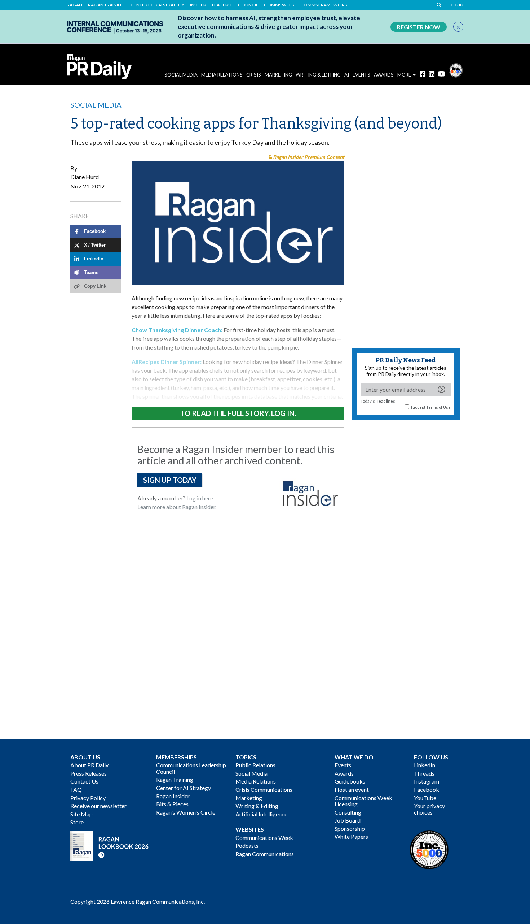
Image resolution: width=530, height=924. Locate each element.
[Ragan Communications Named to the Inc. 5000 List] (455, 69)
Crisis (253, 75)
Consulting (348, 812)
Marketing (278, 75)
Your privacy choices (429, 809)
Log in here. (200, 498)
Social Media (181, 75)
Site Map (81, 814)
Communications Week (264, 837)
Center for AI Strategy (157, 5)
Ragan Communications (264, 853)
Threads (424, 773)
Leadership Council (235, 5)
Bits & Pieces (172, 804)
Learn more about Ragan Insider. (176, 506)
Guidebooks (350, 781)
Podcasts (247, 845)
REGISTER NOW (418, 26)
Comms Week (279, 5)
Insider (198, 5)
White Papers (351, 836)
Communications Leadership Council (191, 768)
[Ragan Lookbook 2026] (109, 844)
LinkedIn (424, 765)
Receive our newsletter (98, 805)
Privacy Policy (88, 797)
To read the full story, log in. (238, 413)
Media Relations (222, 75)
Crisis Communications (263, 789)
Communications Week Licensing (363, 801)
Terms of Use (438, 407)
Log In (456, 5)
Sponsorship (350, 828)
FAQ (76, 789)
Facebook (426, 789)
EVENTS (361, 75)
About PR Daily (89, 765)
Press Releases (88, 773)
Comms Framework (324, 5)
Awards (344, 773)
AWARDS (384, 75)
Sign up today (169, 480)
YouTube (425, 797)
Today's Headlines (378, 401)
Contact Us (84, 781)
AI (346, 75)
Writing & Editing (318, 75)
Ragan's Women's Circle (185, 812)
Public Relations (255, 765)
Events (343, 765)
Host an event (352, 789)
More (404, 75)
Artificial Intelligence (261, 814)
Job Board (348, 820)
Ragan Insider (173, 796)
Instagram (426, 781)
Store (77, 822)
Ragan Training (106, 5)
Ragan (74, 5)
